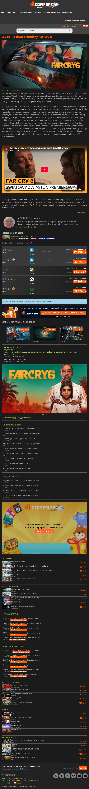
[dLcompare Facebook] (61, 776)
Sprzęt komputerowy (52, 12)
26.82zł (79, 262)
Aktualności (67, 12)
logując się (49, 301)
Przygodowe (23, 352)
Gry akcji (15, 352)
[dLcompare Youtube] (79, 776)
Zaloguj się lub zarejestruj (75, 20)
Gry (2, 12)
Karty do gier (11, 12)
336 (5, 262)
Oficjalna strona (9, 350)
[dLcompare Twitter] (55, 776)
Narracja (56, 352)
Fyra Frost (5, 90)
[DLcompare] (9, 774)
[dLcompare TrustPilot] (73, 776)
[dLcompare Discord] (84, 776)
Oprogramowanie (25, 12)
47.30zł (79, 281)
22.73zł (79, 252)
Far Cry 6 (33, 205)
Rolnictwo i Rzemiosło (68, 352)
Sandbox (49, 352)
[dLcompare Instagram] (67, 776)
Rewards (38, 12)
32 (5, 272)
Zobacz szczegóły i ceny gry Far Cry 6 (17, 418)
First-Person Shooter (37, 352)
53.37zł (79, 291)
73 (5, 252)
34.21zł (79, 272)
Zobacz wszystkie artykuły (26, 227)
